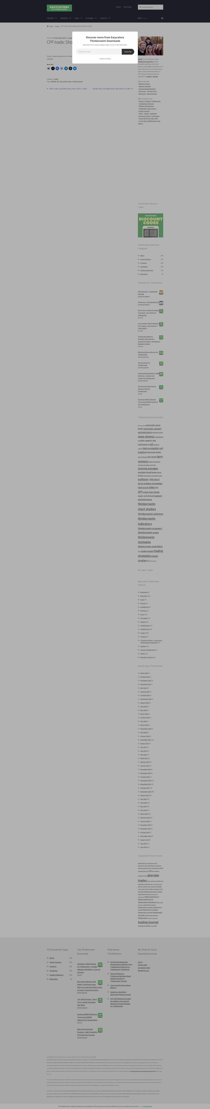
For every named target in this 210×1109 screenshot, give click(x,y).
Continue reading (105, 59)
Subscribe (128, 52)
